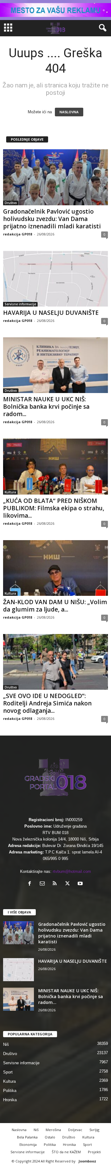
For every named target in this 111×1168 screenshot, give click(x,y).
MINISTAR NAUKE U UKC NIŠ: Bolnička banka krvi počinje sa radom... (46, 406)
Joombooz (87, 1161)
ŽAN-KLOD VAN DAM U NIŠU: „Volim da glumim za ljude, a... (55, 605)
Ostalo (50, 1137)
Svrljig (94, 1129)
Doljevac (75, 1129)
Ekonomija (28, 1144)
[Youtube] (81, 884)
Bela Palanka (27, 1137)
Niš (6, 1044)
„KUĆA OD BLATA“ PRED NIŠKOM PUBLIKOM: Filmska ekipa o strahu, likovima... (53, 508)
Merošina (53, 1129)
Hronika (10, 1100)
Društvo (11, 203)
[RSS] (56, 884)
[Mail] (43, 884)
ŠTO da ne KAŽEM (66, 1152)
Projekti (94, 1152)
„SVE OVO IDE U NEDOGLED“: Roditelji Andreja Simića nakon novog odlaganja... (47, 703)
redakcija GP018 (17, 234)
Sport (8, 1072)
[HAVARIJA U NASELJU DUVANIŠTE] (55, 279)
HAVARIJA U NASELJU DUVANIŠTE (51, 313)
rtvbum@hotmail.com (72, 871)
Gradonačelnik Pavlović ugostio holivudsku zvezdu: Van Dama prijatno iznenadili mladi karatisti (52, 218)
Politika (9, 1090)
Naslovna (19, 1129)
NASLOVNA (69, 112)
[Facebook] (31, 884)
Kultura (10, 492)
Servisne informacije (20, 304)
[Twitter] (69, 884)
